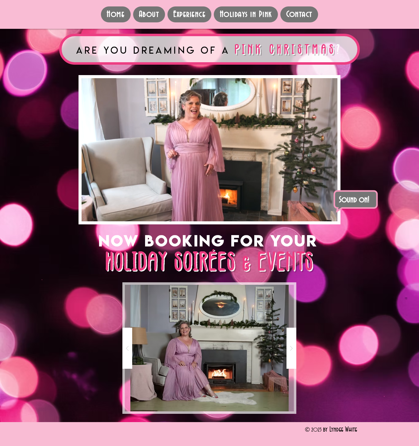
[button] (329, 214)
